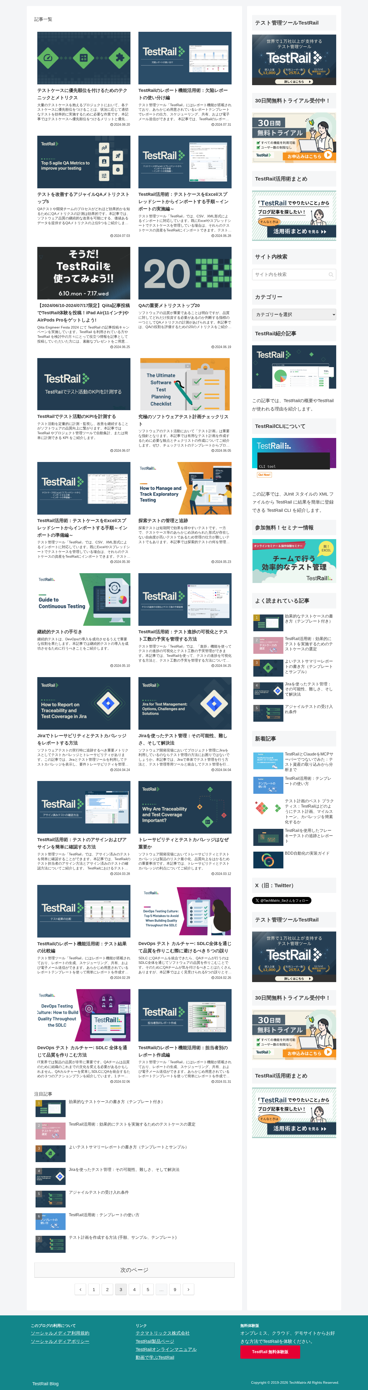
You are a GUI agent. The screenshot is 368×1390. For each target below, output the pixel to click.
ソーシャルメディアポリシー (60, 1341)
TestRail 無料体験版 (270, 1352)
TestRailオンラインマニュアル (166, 1349)
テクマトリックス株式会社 (163, 1333)
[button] (331, 274)
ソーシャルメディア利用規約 (60, 1333)
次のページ (134, 1270)
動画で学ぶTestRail (155, 1357)
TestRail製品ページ (155, 1341)
